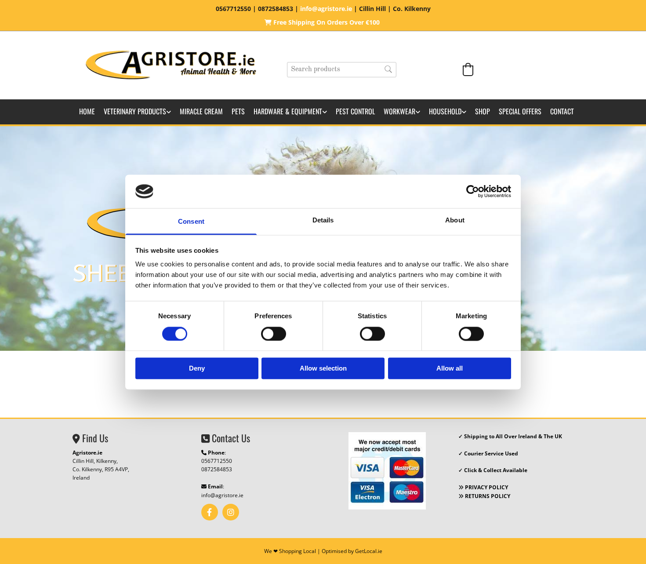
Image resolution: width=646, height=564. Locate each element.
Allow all (449, 368)
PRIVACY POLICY (483, 487)
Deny (197, 368)
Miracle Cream (201, 111)
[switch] (273, 334)
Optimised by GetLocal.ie (352, 551)
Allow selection (323, 368)
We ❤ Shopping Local (290, 551)
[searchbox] (341, 69)
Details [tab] (323, 220)
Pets (238, 111)
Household (445, 111)
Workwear (399, 111)
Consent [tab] (191, 222)
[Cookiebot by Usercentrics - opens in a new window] (472, 191)
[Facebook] (209, 512)
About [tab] (455, 220)
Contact (562, 111)
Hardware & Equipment (288, 111)
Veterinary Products (135, 111)
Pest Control (355, 111)
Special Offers (520, 111)
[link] (137, 112)
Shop (482, 111)
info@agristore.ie (222, 495)
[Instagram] (230, 512)
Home (87, 111)
